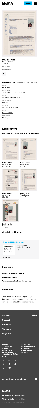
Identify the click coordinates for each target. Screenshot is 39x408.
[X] (16, 360)
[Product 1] (3, 257)
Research (6, 324)
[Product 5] (9, 257)
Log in (34, 315)
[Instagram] (4, 360)
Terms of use (19, 395)
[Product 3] (6, 257)
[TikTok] (10, 364)
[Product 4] (8, 257)
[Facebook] (10, 360)
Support (6, 320)
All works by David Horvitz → (12, 232)
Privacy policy (7, 395)
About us (6, 315)
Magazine (6, 333)
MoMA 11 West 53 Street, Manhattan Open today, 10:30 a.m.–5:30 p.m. (10, 350)
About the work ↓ (8, 82)
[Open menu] (35, 3)
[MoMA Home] (7, 3)
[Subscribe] (36, 379)
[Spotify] (16, 364)
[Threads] (4, 364)
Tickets (28, 3)
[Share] (4, 74)
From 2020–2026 (22, 133)
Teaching (6, 329)
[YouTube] (10, 368)
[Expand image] (19, 33)
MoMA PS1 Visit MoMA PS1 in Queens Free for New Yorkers (28, 348)
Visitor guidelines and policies (13, 399)
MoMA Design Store (16, 242)
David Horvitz (8, 60)
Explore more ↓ (23, 82)
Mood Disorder (7, 113)
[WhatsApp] (4, 368)
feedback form (27, 302)
